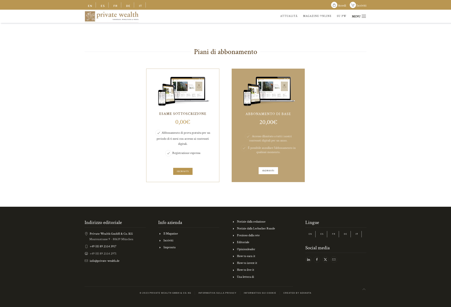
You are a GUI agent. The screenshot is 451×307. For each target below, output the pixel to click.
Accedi (342, 6)
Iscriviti (361, 6)
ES (103, 6)
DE (128, 6)
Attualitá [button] (289, 16)
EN (90, 6)
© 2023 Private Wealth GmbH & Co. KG (165, 293)
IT (140, 6)
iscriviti (183, 171)
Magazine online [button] (317, 16)
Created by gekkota (297, 293)
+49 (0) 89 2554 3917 (103, 246)
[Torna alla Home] (112, 16)
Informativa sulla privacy (217, 293)
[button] (364, 289)
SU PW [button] (342, 16)
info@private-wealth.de (104, 261)
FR (115, 6)
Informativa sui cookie (260, 293)
